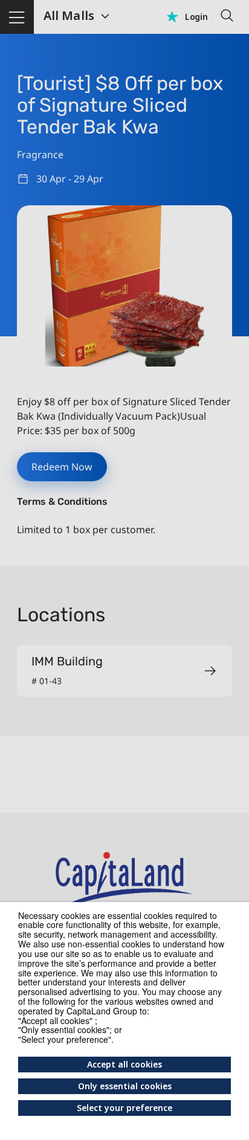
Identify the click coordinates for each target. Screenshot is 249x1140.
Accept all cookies (124, 1064)
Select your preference (124, 1107)
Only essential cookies (125, 1086)
